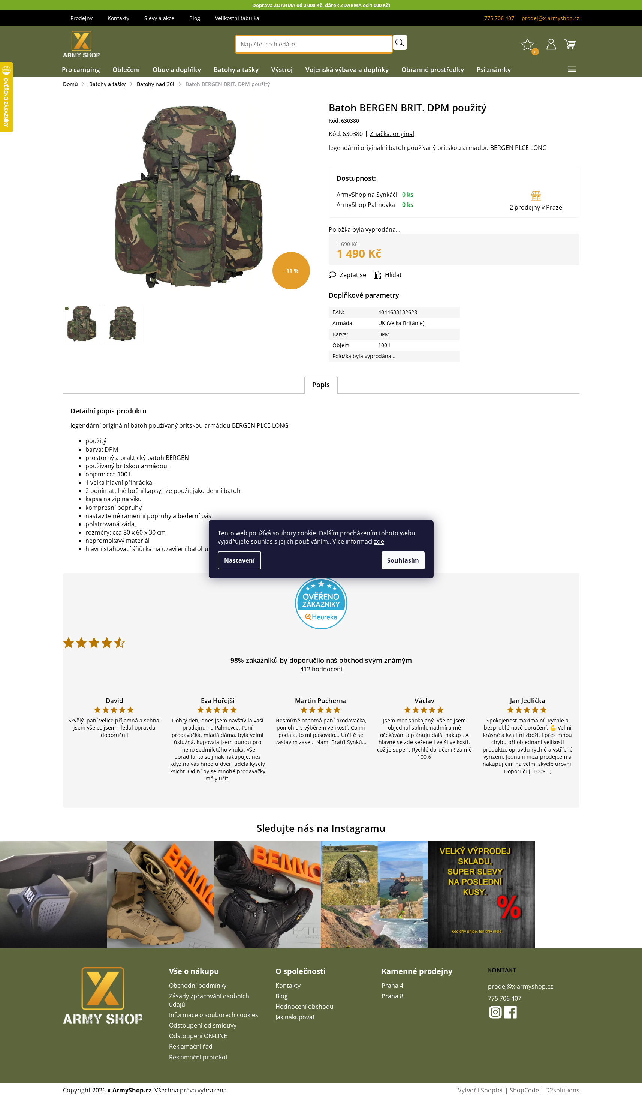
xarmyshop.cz (495, 1012)
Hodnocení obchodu (304, 1006)
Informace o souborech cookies (213, 1015)
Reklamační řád (191, 1046)
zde (379, 541)
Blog (194, 18)
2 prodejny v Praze (536, 207)
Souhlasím (403, 560)
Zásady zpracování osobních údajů (209, 1000)
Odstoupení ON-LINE (198, 1036)
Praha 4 (392, 985)
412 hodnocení (321, 669)
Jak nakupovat (295, 1017)
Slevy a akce (159, 18)
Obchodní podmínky (197, 985)
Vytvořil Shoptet (480, 1090)
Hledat (400, 42)
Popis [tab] (321, 384)
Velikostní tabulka (237, 18)
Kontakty (118, 18)
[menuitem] (80, 70)
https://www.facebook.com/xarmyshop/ (510, 1012)
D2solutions (562, 1090)
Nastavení (239, 560)
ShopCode (524, 1090)
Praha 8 (392, 996)
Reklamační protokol (198, 1057)
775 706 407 (504, 998)
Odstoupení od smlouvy (202, 1025)
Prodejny (81, 18)
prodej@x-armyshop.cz (520, 986)
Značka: (392, 134)
